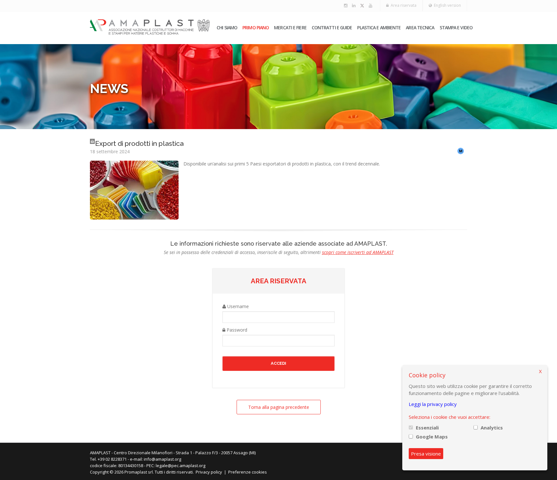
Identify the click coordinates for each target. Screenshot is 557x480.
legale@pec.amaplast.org (180, 465)
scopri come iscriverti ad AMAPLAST (358, 252)
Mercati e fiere (290, 27)
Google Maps (432, 436)
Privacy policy (209, 472)
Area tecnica (420, 27)
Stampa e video (456, 27)
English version (446, 5)
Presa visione (426, 453)
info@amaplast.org (162, 459)
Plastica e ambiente (379, 27)
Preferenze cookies (247, 472)
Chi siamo (227, 27)
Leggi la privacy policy (433, 404)
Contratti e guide (332, 27)
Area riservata (402, 5)
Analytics (492, 427)
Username (237, 306)
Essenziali (427, 427)
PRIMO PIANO (255, 27)
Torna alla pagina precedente (278, 407)
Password (236, 330)
